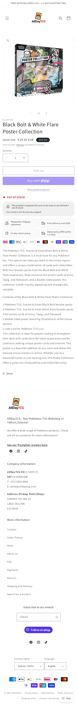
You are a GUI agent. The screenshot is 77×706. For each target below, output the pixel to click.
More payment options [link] (39, 189)
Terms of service (65, 693)
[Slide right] (46, 113)
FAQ (9, 561)
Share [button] (9, 373)
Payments (12, 570)
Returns (11, 578)
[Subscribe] (56, 617)
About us (12, 553)
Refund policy (48, 693)
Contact (11, 529)
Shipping (20, 145)
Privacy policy (31, 693)
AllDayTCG (16, 692)
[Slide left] (31, 113)
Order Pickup (14, 537)
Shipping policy (28, 698)
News (10, 545)
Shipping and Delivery (19, 586)
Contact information (49, 698)
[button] (7, 18)
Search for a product (19, 594)
